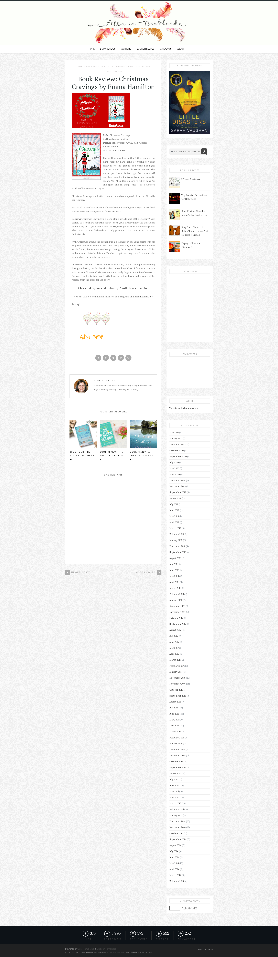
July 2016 (173, 707)
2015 (80, 67)
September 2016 (177, 695)
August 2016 (175, 701)
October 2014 (176, 833)
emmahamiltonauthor (141, 296)
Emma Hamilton (114, 72)
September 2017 (177, 624)
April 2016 (174, 725)
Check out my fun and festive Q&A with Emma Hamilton (113, 288)
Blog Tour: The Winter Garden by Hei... (82, 455)
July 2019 (173, 504)
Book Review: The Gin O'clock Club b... (111, 455)
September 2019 (177, 492)
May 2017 (174, 648)
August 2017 (175, 630)
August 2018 (175, 558)
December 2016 (177, 677)
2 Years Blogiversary (192, 179)
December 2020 (177, 444)
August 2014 (175, 845)
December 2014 (177, 821)
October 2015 (176, 761)
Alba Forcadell (105, 380)
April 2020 (174, 474)
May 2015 (174, 791)
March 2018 (175, 588)
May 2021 (174, 432)
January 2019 (175, 540)
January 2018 (175, 600)
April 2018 (174, 582)
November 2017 (177, 612)
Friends (162, 939)
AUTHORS (126, 49)
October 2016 (176, 689)
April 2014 (174, 869)
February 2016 (176, 737)
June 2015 (174, 785)
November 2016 (177, 683)
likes (87, 939)
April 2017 (174, 653)
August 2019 (175, 498)
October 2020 (176, 450)
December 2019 (177, 480)
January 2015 (175, 815)
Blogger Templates (106, 948)
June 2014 (174, 857)
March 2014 (175, 875)
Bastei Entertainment (123, 67)
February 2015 (176, 809)
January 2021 (175, 438)
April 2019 (174, 522)
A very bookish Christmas (97, 67)
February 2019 (176, 534)
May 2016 (174, 719)
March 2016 (175, 731)
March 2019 (175, 528)
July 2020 (174, 462)
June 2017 (174, 642)
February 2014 (176, 881)
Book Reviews (143, 67)
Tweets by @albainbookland (183, 408)
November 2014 (177, 827)
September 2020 (178, 456)
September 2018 (177, 552)
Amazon (107, 150)
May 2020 (174, 468)
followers (113, 939)
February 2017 (176, 665)
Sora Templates (86, 948)
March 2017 (175, 659)
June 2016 (174, 713)
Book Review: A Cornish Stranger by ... (142, 455)
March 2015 (175, 803)
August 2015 (175, 773)
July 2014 (173, 851)
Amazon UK (119, 150)
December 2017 (177, 606)
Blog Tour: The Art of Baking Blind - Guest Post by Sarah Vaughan (194, 231)
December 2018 (177, 546)
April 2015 (174, 797)
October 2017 (176, 618)
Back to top (204, 949)
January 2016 (175, 743)
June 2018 (174, 570)
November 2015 (177, 755)
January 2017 (175, 671)
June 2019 (174, 510)
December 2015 (177, 749)
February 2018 (176, 594)
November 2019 (177, 486)
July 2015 (173, 779)
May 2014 (174, 863)
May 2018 (174, 576)
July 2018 (173, 564)
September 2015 (177, 767)
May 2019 (174, 516)
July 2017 (173, 635)
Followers (139, 939)
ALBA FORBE (113, 952)
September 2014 (177, 839)
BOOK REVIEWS (108, 49)
